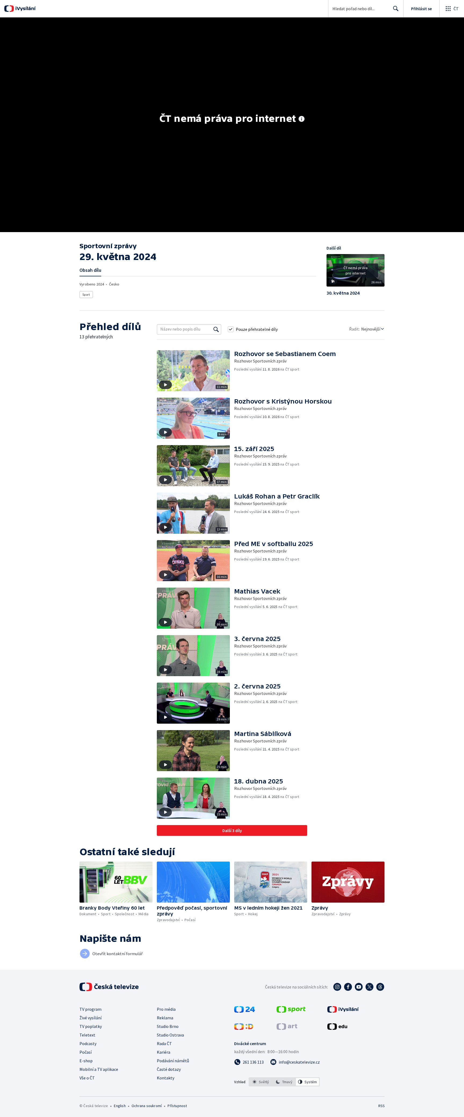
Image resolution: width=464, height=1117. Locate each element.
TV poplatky (90, 1026)
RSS (381, 1105)
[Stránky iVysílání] (343, 1011)
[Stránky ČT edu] (337, 1028)
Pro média (166, 1009)
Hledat (395, 8)
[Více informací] (301, 119)
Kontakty (165, 1078)
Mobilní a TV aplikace (98, 1069)
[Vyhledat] (216, 329)
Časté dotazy (169, 1069)
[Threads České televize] (380, 987)
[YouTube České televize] (358, 987)
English (119, 1105)
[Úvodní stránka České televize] (109, 987)
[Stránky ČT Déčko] (243, 1028)
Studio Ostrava (170, 1035)
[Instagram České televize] (337, 987)
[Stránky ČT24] (244, 1011)
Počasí (85, 1052)
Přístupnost (177, 1105)
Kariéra (163, 1052)
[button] (356, 272)
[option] (260, 1082)
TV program (90, 1009)
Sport (86, 294)
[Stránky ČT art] (287, 1028)
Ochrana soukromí (147, 1105)
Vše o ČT (87, 1078)
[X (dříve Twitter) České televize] (369, 987)
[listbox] (284, 1081)
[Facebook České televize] (348, 987)
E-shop (86, 1060)
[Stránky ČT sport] (291, 1011)
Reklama (165, 1017)
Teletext (87, 1035)
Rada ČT (164, 1043)
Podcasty (87, 1043)
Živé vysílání (90, 1017)
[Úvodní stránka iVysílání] (24, 8)
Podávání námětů (173, 1060)
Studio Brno (168, 1026)
